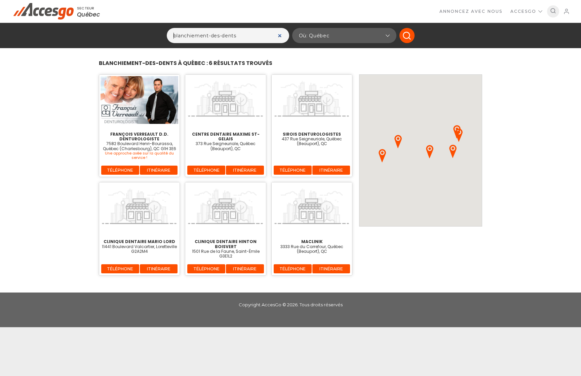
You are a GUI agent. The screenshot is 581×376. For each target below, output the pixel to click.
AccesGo (523, 11)
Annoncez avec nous (470, 11)
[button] (344, 35)
